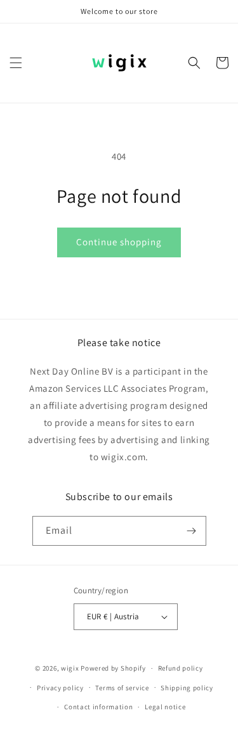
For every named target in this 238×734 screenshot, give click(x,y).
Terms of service (122, 687)
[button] (16, 63)
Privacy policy (60, 687)
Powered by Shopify (113, 668)
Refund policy (180, 668)
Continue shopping (119, 242)
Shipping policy (187, 687)
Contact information (98, 706)
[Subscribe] (192, 531)
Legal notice (165, 706)
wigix (70, 668)
